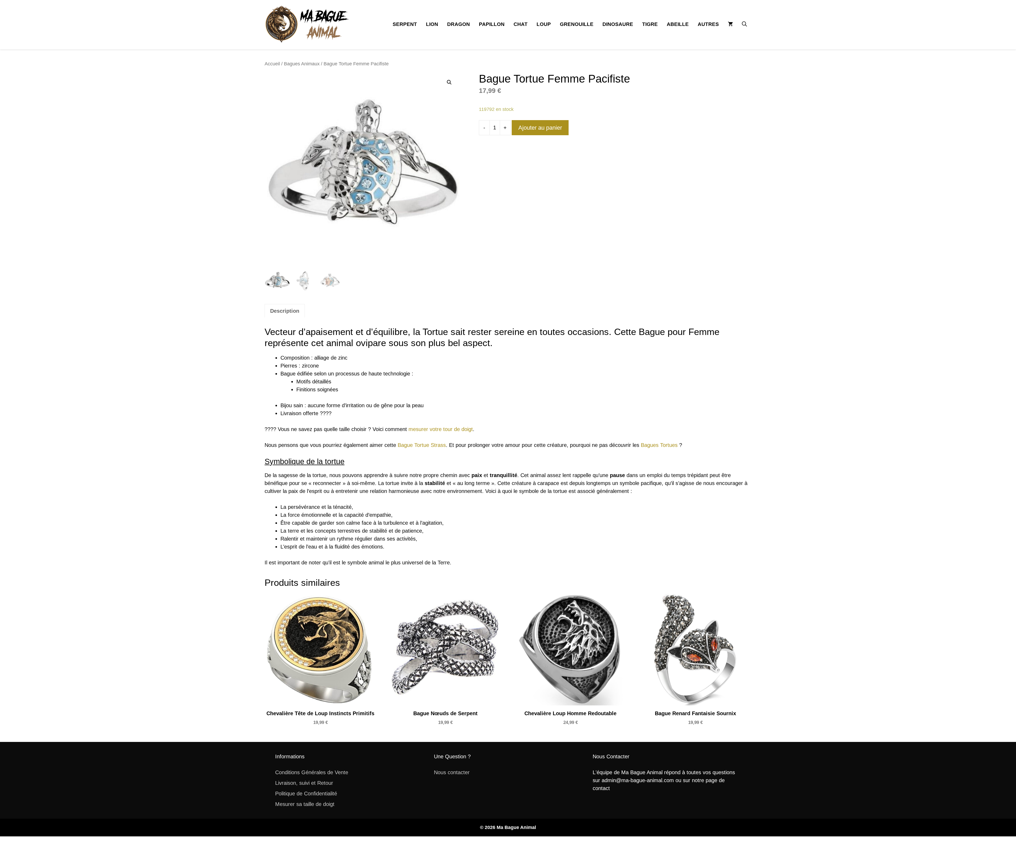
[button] (744, 24)
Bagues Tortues (659, 445)
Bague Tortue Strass (422, 445)
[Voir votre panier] (730, 24)
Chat (521, 24)
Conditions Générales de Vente (311, 772)
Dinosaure (617, 24)
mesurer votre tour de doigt (441, 429)
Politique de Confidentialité (306, 793)
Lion (432, 24)
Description (284, 311)
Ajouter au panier (540, 127)
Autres (708, 24)
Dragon (458, 24)
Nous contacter (452, 772)
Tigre (650, 24)
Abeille (678, 24)
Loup (544, 24)
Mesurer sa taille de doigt (304, 804)
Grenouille (576, 24)
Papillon (492, 24)
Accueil (272, 63)
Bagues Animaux (302, 63)
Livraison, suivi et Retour (304, 783)
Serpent (405, 24)
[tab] (285, 311)
